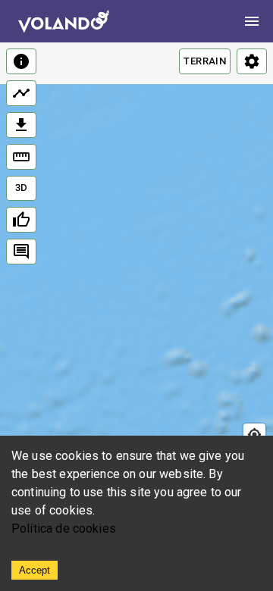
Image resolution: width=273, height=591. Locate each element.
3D (21, 187)
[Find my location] (254, 435)
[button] (196, 325)
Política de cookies (63, 528)
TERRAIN (205, 61)
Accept (34, 570)
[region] (136, 259)
